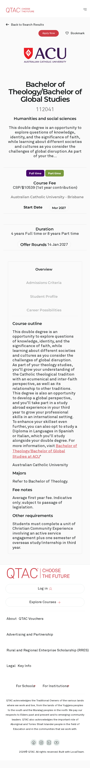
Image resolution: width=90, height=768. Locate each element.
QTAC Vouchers (31, 618)
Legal (11, 666)
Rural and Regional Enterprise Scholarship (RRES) (48, 650)
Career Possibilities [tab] (44, 310)
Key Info (24, 666)
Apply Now (48, 33)
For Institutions (56, 686)
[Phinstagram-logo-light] (41, 742)
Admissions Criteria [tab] (44, 283)
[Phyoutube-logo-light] (56, 742)
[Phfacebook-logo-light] (33, 742)
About (12, 618)
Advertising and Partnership (30, 634)
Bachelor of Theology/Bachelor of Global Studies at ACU (44, 451)
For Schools (25, 686)
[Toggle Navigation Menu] (85, 9)
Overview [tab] (43, 269)
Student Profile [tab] (44, 296)
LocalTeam (77, 752)
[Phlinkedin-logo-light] (49, 742)
